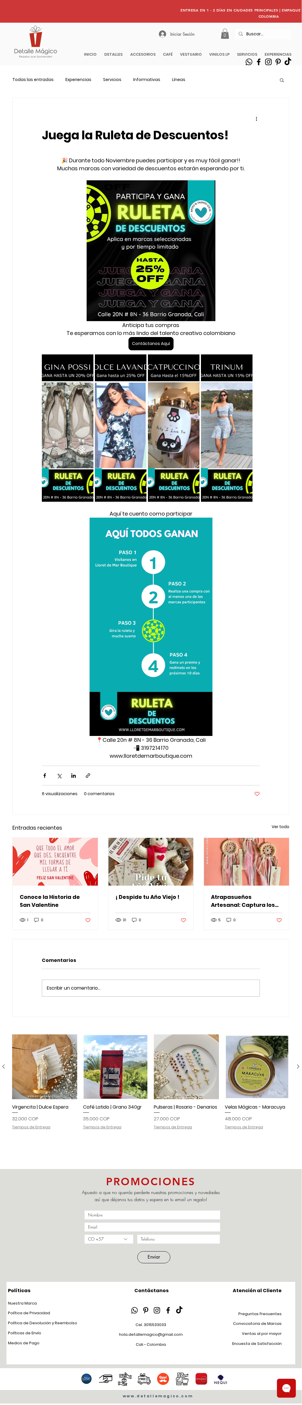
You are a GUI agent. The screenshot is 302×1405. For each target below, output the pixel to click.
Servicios (112, 79)
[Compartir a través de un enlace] (88, 775)
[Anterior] (3, 1066)
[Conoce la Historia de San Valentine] (55, 862)
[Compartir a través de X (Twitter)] (59, 775)
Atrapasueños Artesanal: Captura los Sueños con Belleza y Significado (243, 901)
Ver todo (280, 827)
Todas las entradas (33, 79)
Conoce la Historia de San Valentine (50, 901)
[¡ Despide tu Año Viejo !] (151, 862)
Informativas (146, 79)
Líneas (178, 79)
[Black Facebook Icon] (258, 61)
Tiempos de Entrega (31, 1127)
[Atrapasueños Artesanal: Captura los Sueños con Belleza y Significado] (246, 862)
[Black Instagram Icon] (268, 61)
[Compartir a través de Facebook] (44, 775)
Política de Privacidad (29, 1313)
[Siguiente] (298, 1066)
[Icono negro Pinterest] (145, 1310)
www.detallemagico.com (158, 1396)
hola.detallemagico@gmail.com (151, 1334)
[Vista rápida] (44, 1066)
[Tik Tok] (287, 61)
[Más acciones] (256, 119)
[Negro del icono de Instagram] (157, 1310)
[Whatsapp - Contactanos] (249, 61)
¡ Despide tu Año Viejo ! (147, 897)
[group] (151, 1096)
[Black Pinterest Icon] (278, 61)
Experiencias (78, 79)
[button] (282, 79)
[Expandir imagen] (67, 428)
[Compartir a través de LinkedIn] (73, 775)
